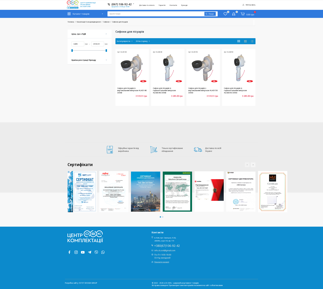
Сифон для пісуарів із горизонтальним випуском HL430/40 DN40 (164, 90)
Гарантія (162, 5)
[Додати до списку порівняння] (127, 101)
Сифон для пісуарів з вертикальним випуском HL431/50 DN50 (203, 90)
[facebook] (69, 252)
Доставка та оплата (147, 5)
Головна (71, 22)
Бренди (184, 5)
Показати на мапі (161, 262)
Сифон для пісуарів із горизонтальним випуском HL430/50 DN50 (235, 90)
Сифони (106, 22)
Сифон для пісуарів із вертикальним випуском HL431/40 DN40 (132, 90)
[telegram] (89, 252)
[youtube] (83, 252)
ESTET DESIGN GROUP (88, 283)
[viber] (96, 252)
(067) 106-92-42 (122, 4)
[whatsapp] (103, 252)
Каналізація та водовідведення (89, 22)
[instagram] (76, 252)
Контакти (173, 5)
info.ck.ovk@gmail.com (164, 250)
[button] (253, 164)
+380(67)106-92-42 (167, 246)
